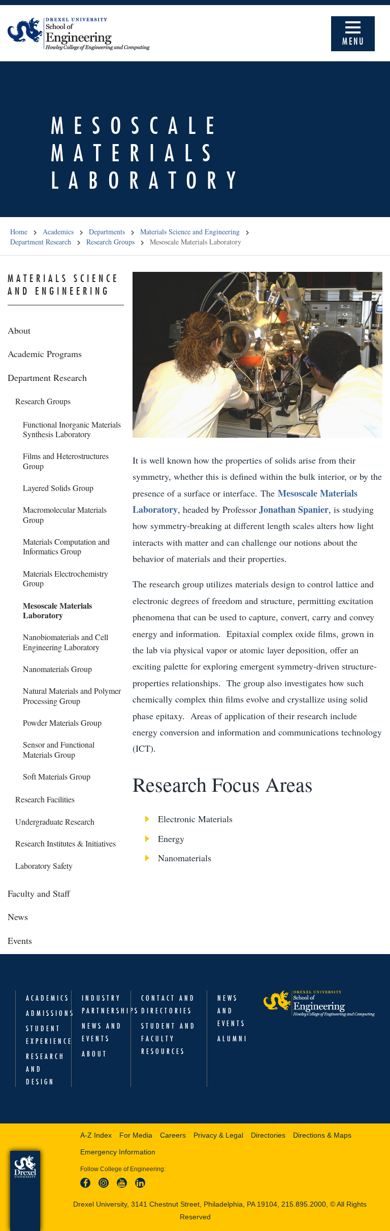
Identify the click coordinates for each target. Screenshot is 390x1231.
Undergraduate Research (54, 821)
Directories (268, 1135)
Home (18, 231)
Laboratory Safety (44, 865)
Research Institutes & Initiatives (65, 843)
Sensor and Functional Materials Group (58, 749)
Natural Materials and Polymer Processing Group (72, 695)
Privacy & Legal (218, 1135)
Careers (173, 1135)
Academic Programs (45, 353)
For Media (135, 1135)
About (19, 330)
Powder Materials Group (62, 722)
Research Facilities (45, 799)
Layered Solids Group (58, 487)
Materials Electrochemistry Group (65, 578)
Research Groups (110, 242)
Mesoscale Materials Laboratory (57, 610)
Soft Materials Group (56, 776)
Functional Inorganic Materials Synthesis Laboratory (72, 429)
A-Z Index (96, 1135)
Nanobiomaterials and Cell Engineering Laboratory (65, 641)
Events (20, 940)
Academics (58, 231)
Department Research (40, 242)
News (18, 916)
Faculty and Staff (39, 893)
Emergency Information (117, 1152)
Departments (107, 231)
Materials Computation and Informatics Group (66, 546)
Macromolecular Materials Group (65, 514)
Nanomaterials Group (57, 668)
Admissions (50, 1013)
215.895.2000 (303, 1204)
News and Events (231, 1011)
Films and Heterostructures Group (66, 460)
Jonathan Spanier (294, 509)
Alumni (232, 1038)
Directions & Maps (322, 1135)
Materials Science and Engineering (190, 231)
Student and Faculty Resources (168, 1039)
